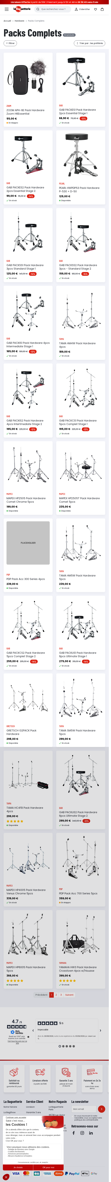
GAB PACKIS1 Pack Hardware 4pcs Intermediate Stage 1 (28, 344)
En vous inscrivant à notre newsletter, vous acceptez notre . (88, 1118)
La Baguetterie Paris (56, 1108)
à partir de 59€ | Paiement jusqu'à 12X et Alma (54, 2)
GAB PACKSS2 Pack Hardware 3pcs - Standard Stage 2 (78, 266)
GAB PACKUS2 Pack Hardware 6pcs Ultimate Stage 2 (78, 814)
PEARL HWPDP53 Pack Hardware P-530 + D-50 (79, 189)
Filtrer (12, 43)
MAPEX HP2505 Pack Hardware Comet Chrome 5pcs (26, 500)
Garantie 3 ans (33, 1112)
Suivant (69, 995)
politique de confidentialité (86, 1120)
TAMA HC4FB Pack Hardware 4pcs (25, 809)
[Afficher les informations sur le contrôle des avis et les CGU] (28, 1037)
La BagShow (9, 1112)
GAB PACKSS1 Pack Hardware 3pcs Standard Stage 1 (25, 266)
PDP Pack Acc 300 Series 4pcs (26, 579)
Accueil (7, 20)
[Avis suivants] (101, 1031)
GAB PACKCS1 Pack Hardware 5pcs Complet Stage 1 (78, 422)
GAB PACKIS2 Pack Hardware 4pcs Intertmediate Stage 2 (25, 422)
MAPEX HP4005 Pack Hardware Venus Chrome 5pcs (26, 891)
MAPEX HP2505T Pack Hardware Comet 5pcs (79, 500)
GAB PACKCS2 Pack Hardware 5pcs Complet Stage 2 (26, 654)
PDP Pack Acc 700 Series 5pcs (78, 893)
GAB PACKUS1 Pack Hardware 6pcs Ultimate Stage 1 (77, 654)
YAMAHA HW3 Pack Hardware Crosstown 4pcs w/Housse (78, 968)
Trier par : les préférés (91, 43)
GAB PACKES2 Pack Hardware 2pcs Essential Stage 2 (25, 189)
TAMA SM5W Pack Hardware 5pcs (77, 732)
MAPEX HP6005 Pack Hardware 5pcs (26, 968)
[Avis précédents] (33, 1031)
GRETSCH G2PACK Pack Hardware (21, 732)
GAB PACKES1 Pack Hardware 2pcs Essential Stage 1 (77, 111)
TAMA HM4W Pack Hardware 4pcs (77, 345)
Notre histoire (10, 1106)
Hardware (19, 20)
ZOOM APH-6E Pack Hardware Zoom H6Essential (25, 111)
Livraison (30, 1106)
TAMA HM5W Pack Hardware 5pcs (77, 577)
